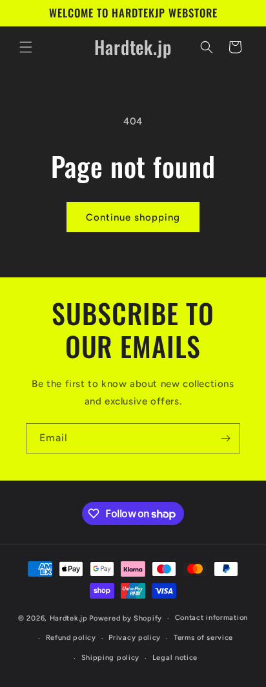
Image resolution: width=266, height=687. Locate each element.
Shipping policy (110, 657)
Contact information (211, 617)
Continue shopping (133, 217)
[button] (26, 47)
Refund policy (71, 637)
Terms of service (203, 637)
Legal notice (175, 657)
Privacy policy (134, 637)
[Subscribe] (225, 438)
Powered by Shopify (125, 618)
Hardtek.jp (69, 618)
